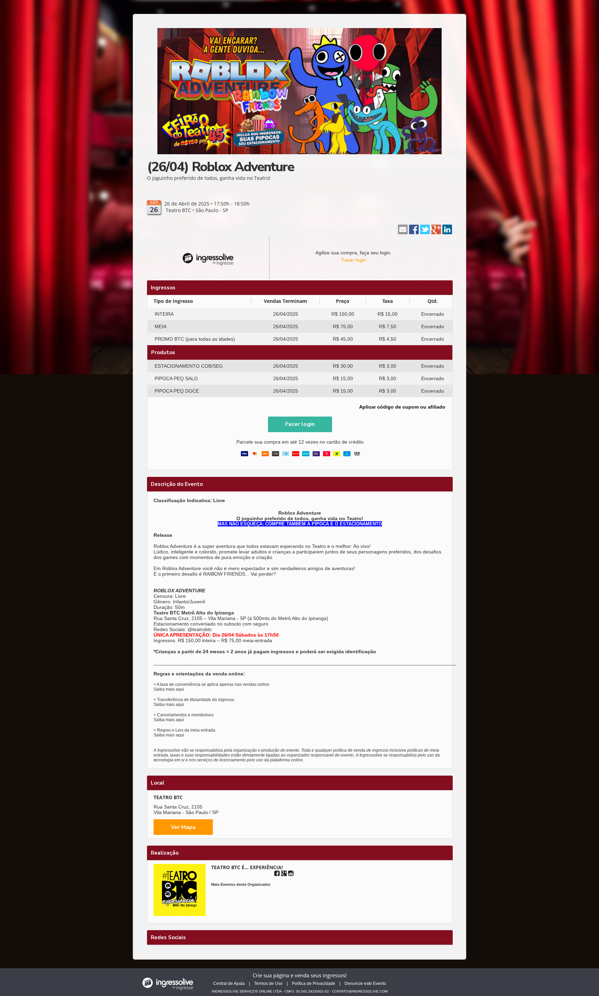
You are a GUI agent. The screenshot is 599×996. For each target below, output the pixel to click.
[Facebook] (277, 873)
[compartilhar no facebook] (414, 228)
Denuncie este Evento (365, 983)
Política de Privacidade (313, 983)
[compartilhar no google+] (436, 228)
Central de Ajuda (229, 983)
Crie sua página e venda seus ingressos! (300, 975)
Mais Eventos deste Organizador (240, 884)
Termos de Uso (268, 983)
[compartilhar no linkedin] (447, 228)
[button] (300, 424)
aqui (180, 689)
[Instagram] (291, 873)
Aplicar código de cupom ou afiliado (402, 407)
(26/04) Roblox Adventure (220, 167)
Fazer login (353, 260)
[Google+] (284, 873)
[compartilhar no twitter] (425, 228)
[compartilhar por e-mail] (403, 228)
